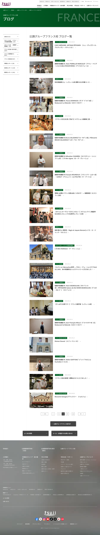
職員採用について (73, 524)
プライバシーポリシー (37, 524)
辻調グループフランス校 (22, 10)
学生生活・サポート (67, 457)
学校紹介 (12, 10)
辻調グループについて (86, 457)
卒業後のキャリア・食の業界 (30, 458)
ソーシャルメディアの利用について (60, 524)
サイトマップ (19, 524)
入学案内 (5, 457)
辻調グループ (5, 10)
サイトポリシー (47, 524)
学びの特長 (44, 457)
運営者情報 (27, 524)
